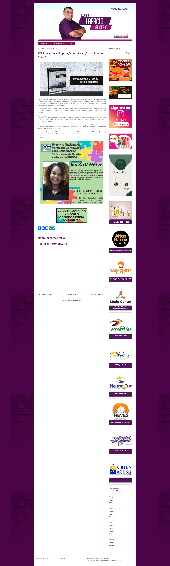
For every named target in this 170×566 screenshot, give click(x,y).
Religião (111, 539)
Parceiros (112, 528)
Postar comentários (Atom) (74, 300)
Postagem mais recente (46, 294)
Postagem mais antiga (97, 294)
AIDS (110, 503)
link (81, 134)
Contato (70, 43)
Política (111, 534)
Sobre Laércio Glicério (57, 43)
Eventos (111, 517)
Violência (111, 545)
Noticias (111, 525)
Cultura (111, 506)
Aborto (111, 500)
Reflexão (111, 537)
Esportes (111, 514)
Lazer (110, 520)
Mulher (111, 522)
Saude (111, 542)
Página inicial (43, 43)
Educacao (112, 511)
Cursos (111, 508)
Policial (111, 531)
